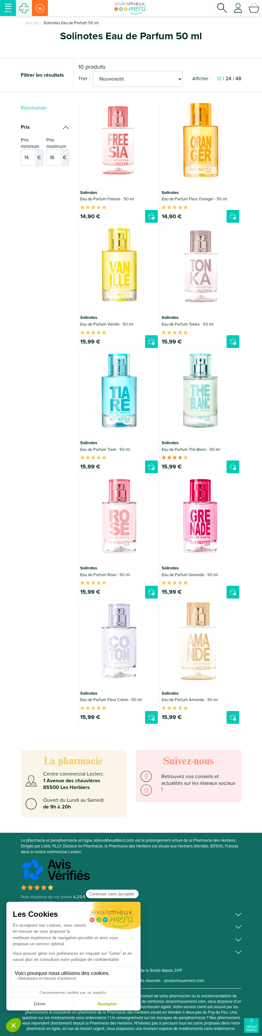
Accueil (32, 23)
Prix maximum (56, 149)
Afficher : (201, 78)
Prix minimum (31, 149)
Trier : (84, 78)
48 (238, 78)
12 (219, 78)
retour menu (251, 1028)
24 (228, 78)
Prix (25, 127)
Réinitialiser (34, 108)
